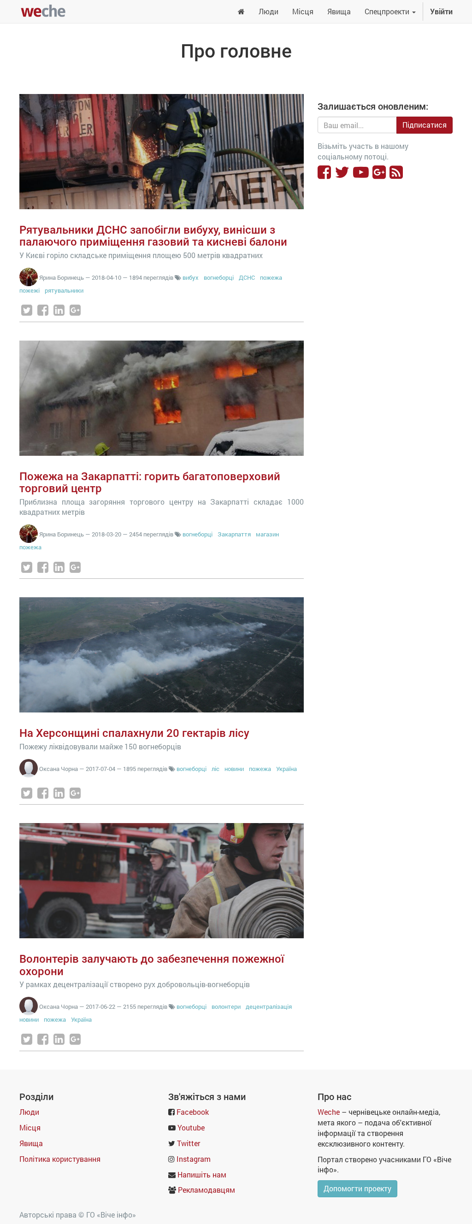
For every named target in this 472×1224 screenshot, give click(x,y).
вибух (191, 277)
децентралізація (269, 1006)
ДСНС (247, 277)
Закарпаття (235, 534)
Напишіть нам (201, 1174)
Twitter (188, 1143)
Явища (31, 1143)
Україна (286, 769)
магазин (267, 534)
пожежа (271, 277)
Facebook (193, 1112)
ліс (215, 769)
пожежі (29, 290)
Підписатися (424, 124)
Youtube (191, 1127)
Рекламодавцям (206, 1190)
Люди (29, 1112)
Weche (329, 1112)
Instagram (194, 1159)
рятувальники (64, 290)
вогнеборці (219, 277)
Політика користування (59, 1159)
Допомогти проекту (357, 1188)
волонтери (226, 1006)
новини (234, 769)
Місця (30, 1127)
